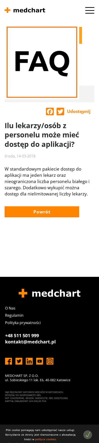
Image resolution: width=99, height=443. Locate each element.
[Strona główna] (25, 10)
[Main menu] (89, 10)
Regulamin (14, 315)
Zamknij (87, 434)
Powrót (41, 212)
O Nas (10, 308)
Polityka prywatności (23, 322)
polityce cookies (45, 439)
